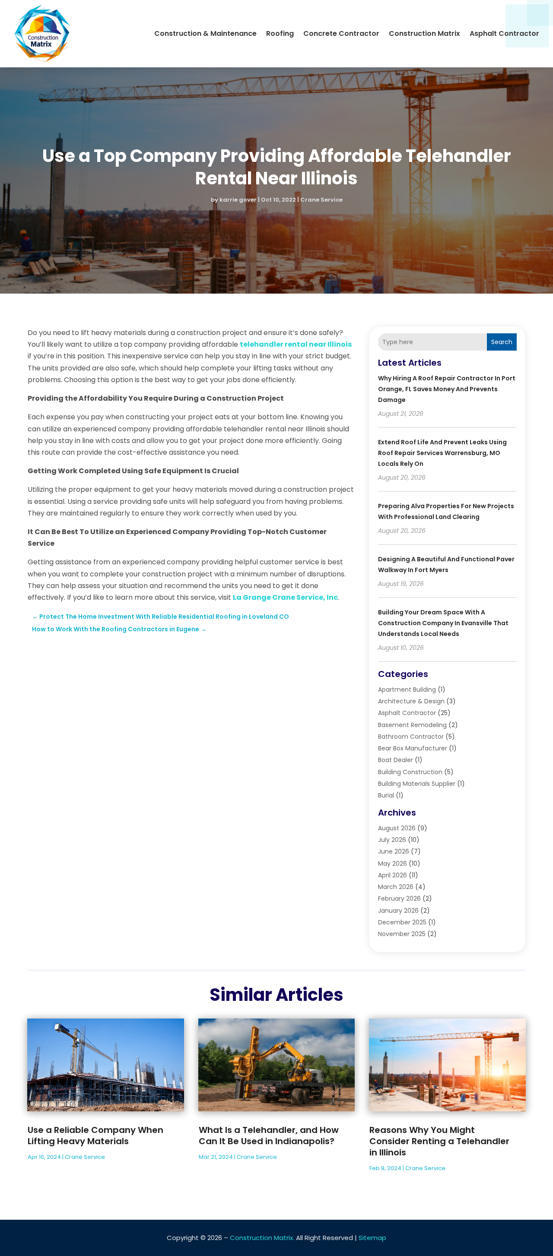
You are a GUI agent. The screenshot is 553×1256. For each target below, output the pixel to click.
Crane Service (321, 200)
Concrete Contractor (341, 33)
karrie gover (238, 200)
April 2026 (392, 875)
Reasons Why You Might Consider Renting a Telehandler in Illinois (439, 1141)
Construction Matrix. (262, 1237)
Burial (386, 795)
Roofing (280, 33)
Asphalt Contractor (504, 33)
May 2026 (392, 863)
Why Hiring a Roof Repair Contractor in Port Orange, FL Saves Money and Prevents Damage (446, 389)
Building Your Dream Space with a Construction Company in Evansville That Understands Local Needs (443, 623)
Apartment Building (407, 689)
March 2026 (395, 887)
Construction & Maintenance (205, 33)
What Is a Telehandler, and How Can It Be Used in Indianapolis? (269, 1135)
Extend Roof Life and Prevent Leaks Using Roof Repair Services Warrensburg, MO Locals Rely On (442, 453)
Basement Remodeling (412, 725)
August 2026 (397, 828)
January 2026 (398, 910)
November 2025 (402, 934)
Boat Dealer (395, 760)
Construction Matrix (424, 33)
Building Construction (410, 772)
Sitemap (372, 1237)
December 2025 (402, 922)
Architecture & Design (411, 701)
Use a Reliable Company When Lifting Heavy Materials (95, 1135)
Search (501, 342)
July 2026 (392, 839)
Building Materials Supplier (416, 783)
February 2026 (399, 898)
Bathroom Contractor (411, 736)
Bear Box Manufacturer (412, 748)
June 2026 (393, 851)
